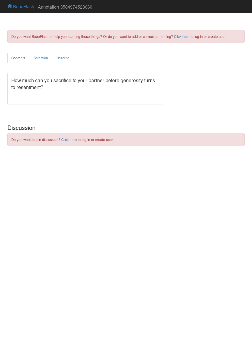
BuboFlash (23, 6)
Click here (181, 36)
